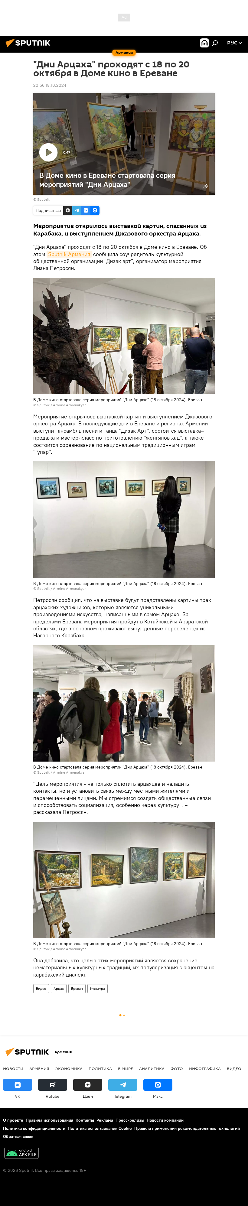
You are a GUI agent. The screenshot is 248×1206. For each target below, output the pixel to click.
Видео (41, 988)
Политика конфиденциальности (34, 1128)
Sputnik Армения (69, 254)
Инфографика (205, 1068)
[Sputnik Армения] (29, 48)
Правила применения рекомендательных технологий (187, 1128)
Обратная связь (18, 1136)
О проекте (13, 1120)
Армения (39, 1068)
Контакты (85, 1120)
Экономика (69, 1068)
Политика (100, 1068)
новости (13, 1068)
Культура (97, 988)
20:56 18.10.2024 (49, 85)
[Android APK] (21, 1153)
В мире (125, 1068)
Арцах (59, 988)
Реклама (104, 1120)
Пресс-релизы (130, 1120)
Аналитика (152, 1068)
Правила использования (49, 1120)
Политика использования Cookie (100, 1128)
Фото (177, 1068)
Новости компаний (165, 1120)
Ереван (77, 988)
